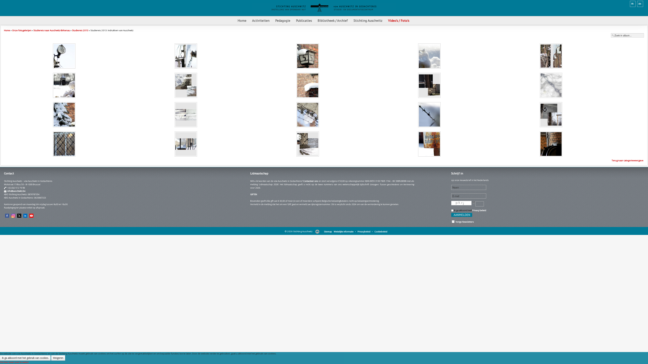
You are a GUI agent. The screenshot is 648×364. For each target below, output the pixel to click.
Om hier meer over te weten (14, 362)
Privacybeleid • (365, 231)
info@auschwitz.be (16, 191)
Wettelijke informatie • (345, 231)
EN (640, 3)
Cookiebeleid (380, 231)
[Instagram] (13, 215)
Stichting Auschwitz (368, 20)
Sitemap (328, 231)
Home (242, 20)
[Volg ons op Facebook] (7, 215)
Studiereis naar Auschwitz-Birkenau (51, 30)
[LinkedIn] (25, 215)
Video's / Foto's (399, 20)
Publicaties (304, 20)
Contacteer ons (310, 181)
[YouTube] (31, 215)
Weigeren (58, 357)
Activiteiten (260, 20)
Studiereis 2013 (80, 30)
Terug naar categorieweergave (627, 160)
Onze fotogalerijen (21, 30)
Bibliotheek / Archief (333, 20)
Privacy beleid (479, 210)
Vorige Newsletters (464, 221)
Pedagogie (282, 20)
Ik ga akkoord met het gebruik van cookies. (25, 357)
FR (632, 3)
